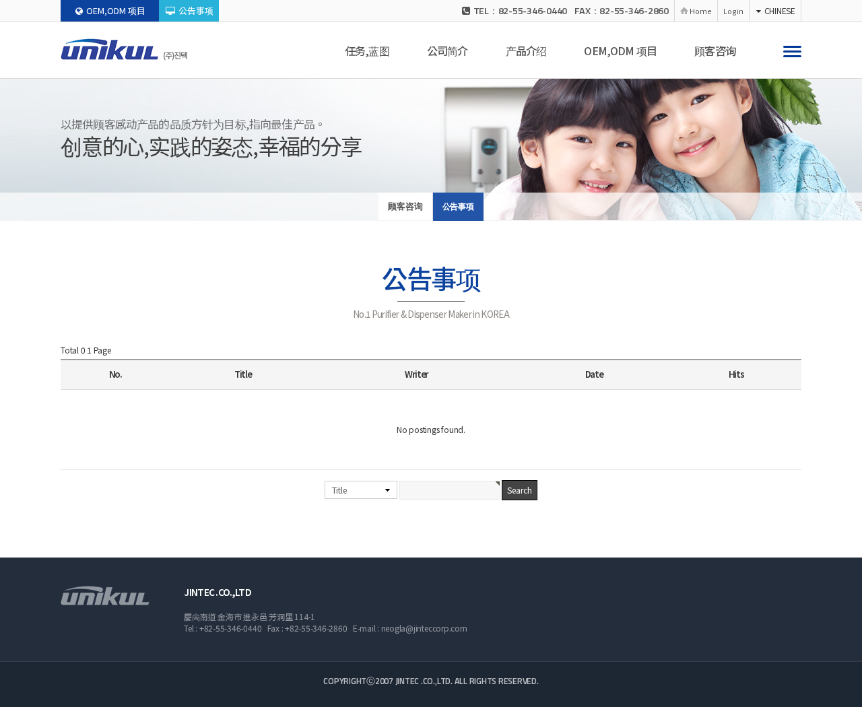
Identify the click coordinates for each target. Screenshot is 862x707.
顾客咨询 (714, 50)
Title (339, 490)
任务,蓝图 (367, 50)
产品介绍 (526, 50)
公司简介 (447, 50)
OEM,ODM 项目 (115, 10)
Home (701, 10)
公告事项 (195, 10)
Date (594, 374)
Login (733, 10)
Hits (736, 374)
